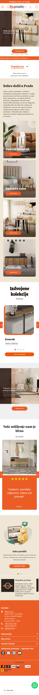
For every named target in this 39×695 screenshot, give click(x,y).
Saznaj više (13, 154)
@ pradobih (19, 436)
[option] (19, 33)
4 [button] (23, 349)
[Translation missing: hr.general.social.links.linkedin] (14, 653)
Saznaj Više (19, 408)
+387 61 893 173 (11, 626)
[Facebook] (3, 653)
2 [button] (18, 349)
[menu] (2, 7)
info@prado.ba (10, 628)
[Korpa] (37, 7)
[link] (19, 457)
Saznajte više (19, 51)
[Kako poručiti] (19, 534)
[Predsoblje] (19, 257)
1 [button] (15, 349)
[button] (1, 325)
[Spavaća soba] (19, 179)
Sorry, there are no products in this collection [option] (19, 74)
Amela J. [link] (19, 506)
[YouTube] (20, 653)
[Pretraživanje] (8, 7)
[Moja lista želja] (25, 7)
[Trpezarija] (19, 218)
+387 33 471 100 (11, 623)
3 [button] (21, 349)
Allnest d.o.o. (9, 611)
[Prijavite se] (30, 7)
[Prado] (19, 319)
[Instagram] (9, 653)
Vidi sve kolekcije (19, 354)
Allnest (22, 662)
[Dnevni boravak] (19, 139)
